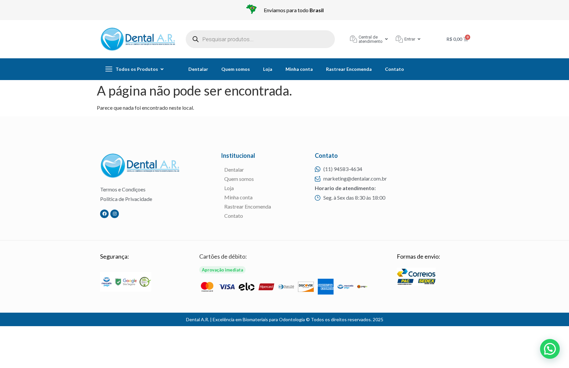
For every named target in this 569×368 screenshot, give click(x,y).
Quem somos (235, 69)
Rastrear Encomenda (349, 69)
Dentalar (198, 69)
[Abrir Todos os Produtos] (162, 69)
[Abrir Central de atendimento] (386, 39)
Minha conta (299, 69)
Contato (394, 69)
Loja (267, 69)
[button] (550, 349)
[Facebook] (104, 214)
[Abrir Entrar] (419, 39)
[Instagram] (114, 214)
